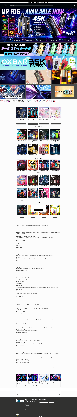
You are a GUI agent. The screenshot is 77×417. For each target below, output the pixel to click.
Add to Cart (22, 217)
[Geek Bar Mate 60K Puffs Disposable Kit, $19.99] (44, 112)
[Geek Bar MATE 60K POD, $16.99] (55, 112)
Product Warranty (27, 403)
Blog (25, 410)
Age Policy (26, 400)
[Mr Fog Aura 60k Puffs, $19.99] (21, 112)
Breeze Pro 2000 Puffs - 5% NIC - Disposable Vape (22, 185)
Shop (25, 409)
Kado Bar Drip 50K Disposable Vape (55, 140)
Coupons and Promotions (28, 401)
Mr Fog (33, 400)
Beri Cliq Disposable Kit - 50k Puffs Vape (44, 170)
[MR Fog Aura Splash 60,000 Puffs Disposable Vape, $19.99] (32, 112)
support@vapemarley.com (27, 235)
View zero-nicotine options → (37, 340)
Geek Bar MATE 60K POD (56, 119)
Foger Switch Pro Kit (44, 154)
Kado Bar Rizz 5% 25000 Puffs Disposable (33, 140)
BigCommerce (19, 416)
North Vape (33, 401)
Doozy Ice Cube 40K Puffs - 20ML (44, 185)
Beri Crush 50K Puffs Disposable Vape (33, 170)
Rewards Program (27, 405)
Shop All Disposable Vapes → (19, 309)
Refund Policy (26, 404)
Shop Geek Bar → (20, 245)
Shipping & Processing (27, 406)
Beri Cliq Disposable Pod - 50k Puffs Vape (55, 170)
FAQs (25, 402)
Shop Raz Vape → (50, 258)
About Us (26, 408)
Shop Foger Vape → (46, 268)
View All (33, 402)
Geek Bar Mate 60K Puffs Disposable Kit (44, 119)
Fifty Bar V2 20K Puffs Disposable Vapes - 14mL (22, 170)
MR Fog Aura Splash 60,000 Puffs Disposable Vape (32, 119)
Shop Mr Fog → (51, 255)
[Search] (52, 5)
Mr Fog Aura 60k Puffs (21, 119)
